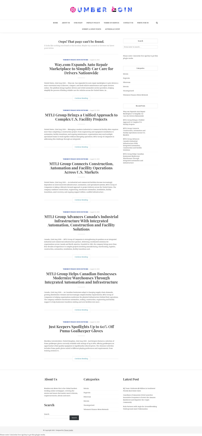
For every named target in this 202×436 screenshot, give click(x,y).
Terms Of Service (111, 23)
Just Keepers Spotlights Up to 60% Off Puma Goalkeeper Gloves (81, 328)
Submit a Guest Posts (91, 29)
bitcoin (125, 74)
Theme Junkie (68, 430)
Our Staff (78, 23)
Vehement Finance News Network (75, 60)
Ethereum (126, 82)
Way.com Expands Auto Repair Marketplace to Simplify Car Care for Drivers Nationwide (81, 68)
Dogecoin (126, 78)
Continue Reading (81, 98)
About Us (66, 23)
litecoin (126, 86)
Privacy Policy (93, 23)
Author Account (112, 29)
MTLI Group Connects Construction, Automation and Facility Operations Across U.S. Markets (81, 167)
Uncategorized (128, 91)
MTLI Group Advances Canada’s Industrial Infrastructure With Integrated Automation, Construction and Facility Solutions (81, 222)
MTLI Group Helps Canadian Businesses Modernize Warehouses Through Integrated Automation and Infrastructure (81, 277)
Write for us (143, 23)
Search (46, 414)
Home (55, 23)
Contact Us (128, 23)
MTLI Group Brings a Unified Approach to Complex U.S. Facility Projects (81, 117)
